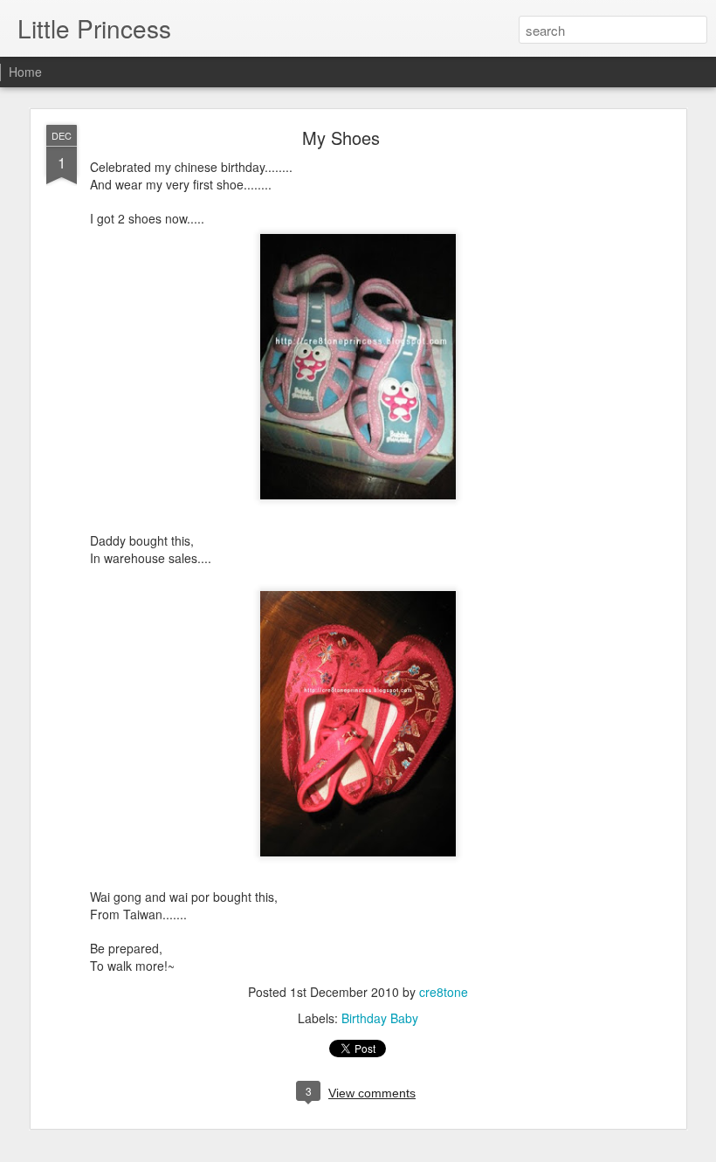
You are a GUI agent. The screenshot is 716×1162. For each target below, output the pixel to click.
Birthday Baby (379, 1018)
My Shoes (341, 137)
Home (25, 71)
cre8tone (443, 991)
